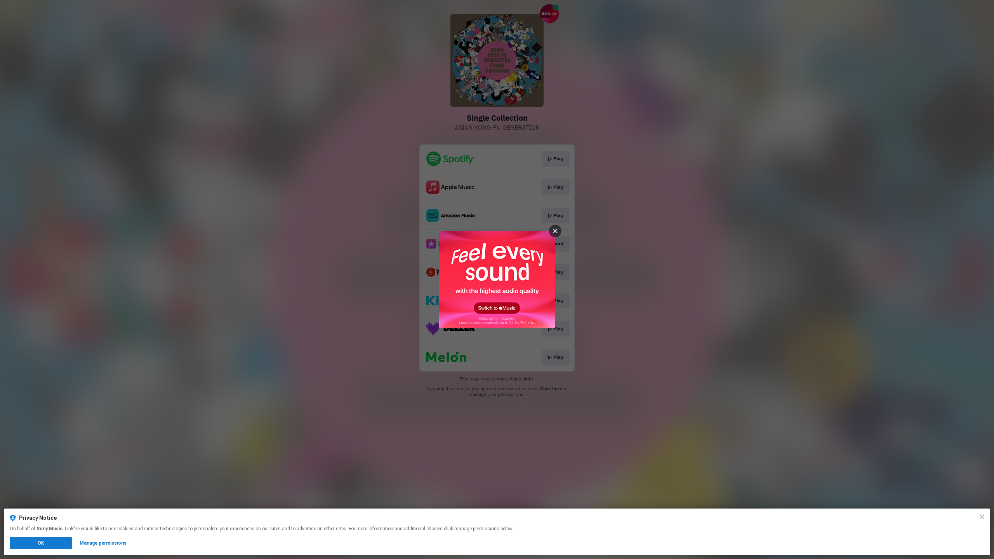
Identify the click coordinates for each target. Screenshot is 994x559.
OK (41, 543)
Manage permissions (103, 543)
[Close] (982, 516)
